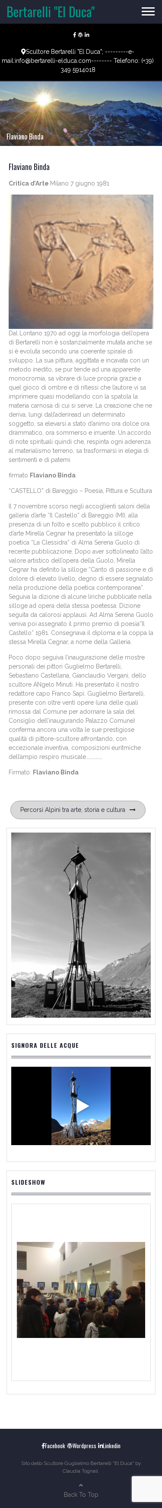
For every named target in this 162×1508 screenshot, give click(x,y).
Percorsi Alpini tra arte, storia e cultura (72, 809)
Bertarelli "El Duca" (50, 11)
